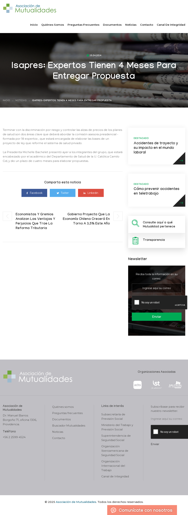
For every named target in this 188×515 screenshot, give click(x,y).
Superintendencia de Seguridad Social (116, 438)
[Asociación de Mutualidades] (29, 8)
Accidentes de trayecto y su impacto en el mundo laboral (156, 148)
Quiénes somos (52, 24)
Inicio (34, 24)
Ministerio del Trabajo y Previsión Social (117, 427)
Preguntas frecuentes (83, 24)
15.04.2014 (95, 56)
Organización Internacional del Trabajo (113, 466)
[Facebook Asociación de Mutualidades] (90, 508)
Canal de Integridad (171, 24)
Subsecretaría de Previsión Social (113, 416)
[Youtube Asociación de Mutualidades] (97, 508)
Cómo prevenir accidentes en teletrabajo (156, 191)
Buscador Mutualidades (68, 425)
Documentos (112, 24)
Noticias (130, 24)
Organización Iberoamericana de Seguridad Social (114, 451)
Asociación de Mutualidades (76, 502)
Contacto (146, 24)
